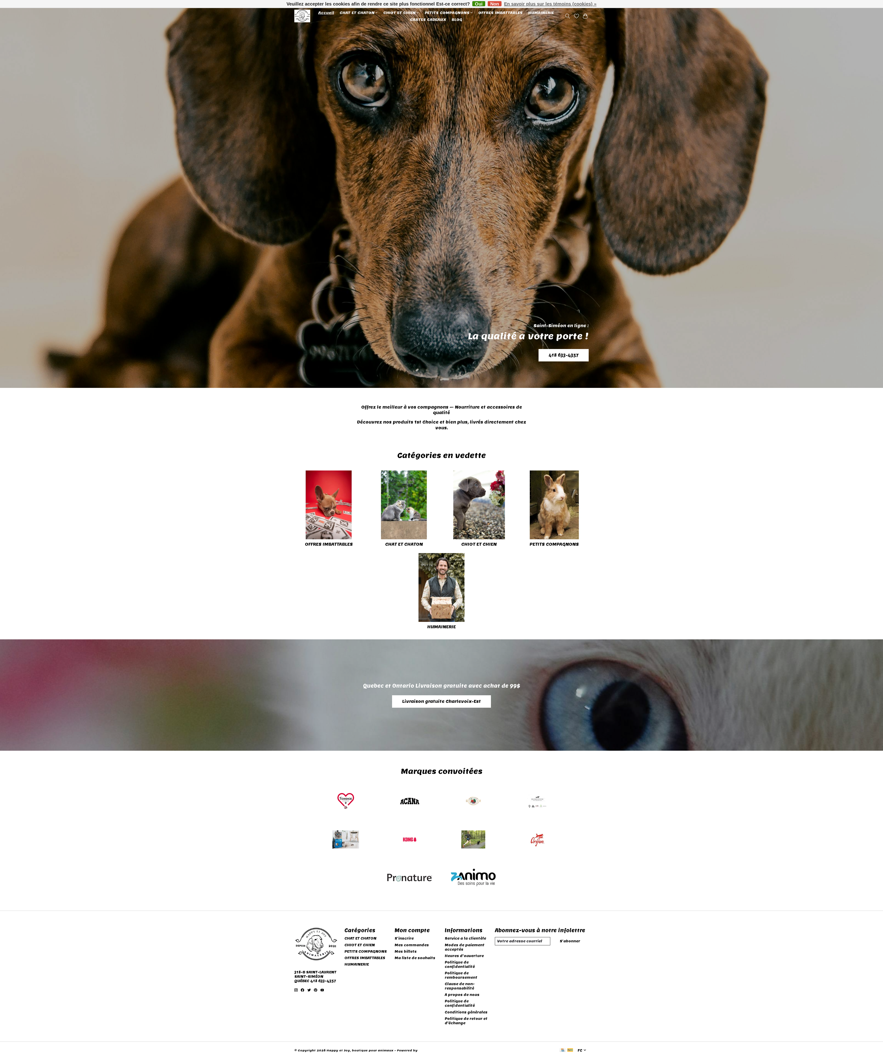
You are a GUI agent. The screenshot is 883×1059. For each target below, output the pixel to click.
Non (494, 3)
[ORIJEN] (537, 840)
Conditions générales (466, 1012)
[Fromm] (473, 802)
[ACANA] (409, 802)
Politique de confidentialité (460, 964)
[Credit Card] (562, 1050)
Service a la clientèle (465, 938)
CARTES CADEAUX (428, 19)
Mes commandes (412, 945)
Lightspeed (428, 1050)
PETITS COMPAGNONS (554, 544)
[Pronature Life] (409, 878)
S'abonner (570, 941)
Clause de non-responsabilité (460, 986)
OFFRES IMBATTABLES (500, 12)
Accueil (326, 12)
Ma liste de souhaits (415, 958)
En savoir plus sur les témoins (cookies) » (550, 3)
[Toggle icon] (567, 16)
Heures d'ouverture (464, 956)
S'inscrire (404, 938)
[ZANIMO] (473, 878)
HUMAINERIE (541, 12)
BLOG (457, 19)
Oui (479, 3)
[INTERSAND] (346, 840)
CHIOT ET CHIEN (479, 544)
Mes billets (406, 951)
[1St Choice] (346, 802)
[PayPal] (570, 1050)
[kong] (409, 840)
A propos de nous (462, 995)
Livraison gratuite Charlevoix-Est (441, 701)
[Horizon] (537, 802)
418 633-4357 (564, 355)
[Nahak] (473, 840)
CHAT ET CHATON (404, 544)
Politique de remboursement (461, 975)
